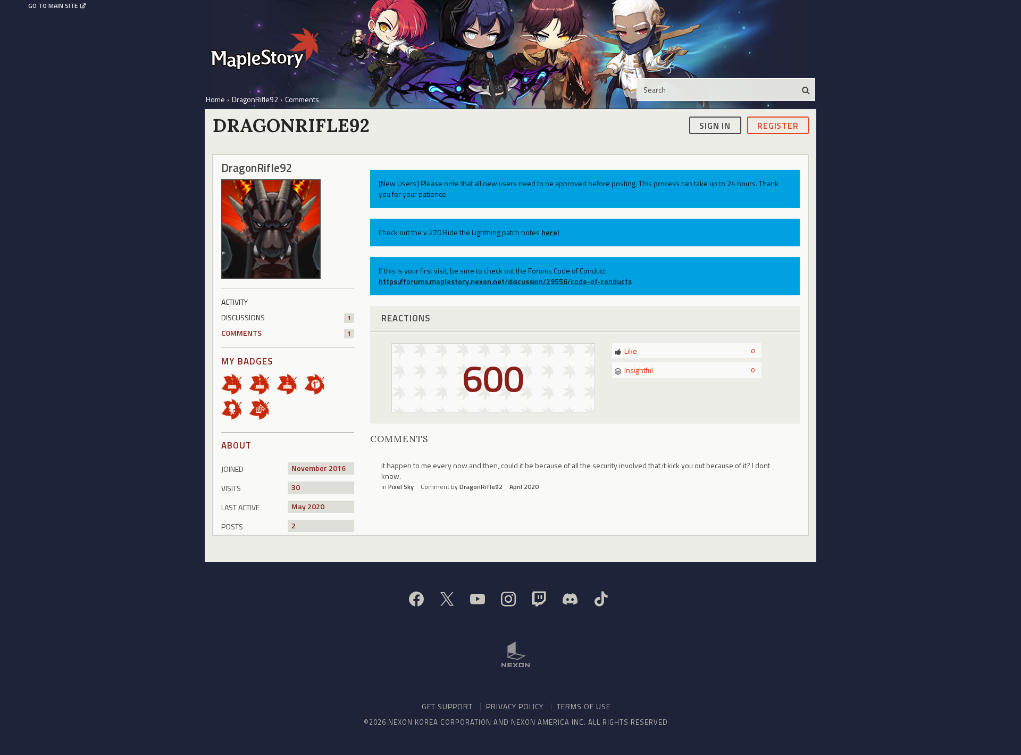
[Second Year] (263, 383)
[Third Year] (290, 383)
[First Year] (235, 383)
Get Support (447, 706)
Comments (286, 332)
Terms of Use (583, 706)
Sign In (715, 125)
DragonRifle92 (481, 487)
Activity (234, 302)
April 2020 (524, 487)
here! (550, 232)
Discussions (286, 317)
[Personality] (235, 408)
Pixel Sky (401, 487)
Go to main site (53, 6)
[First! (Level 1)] (318, 383)
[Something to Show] (263, 408)
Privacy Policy (514, 706)
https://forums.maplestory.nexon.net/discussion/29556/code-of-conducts (505, 281)
